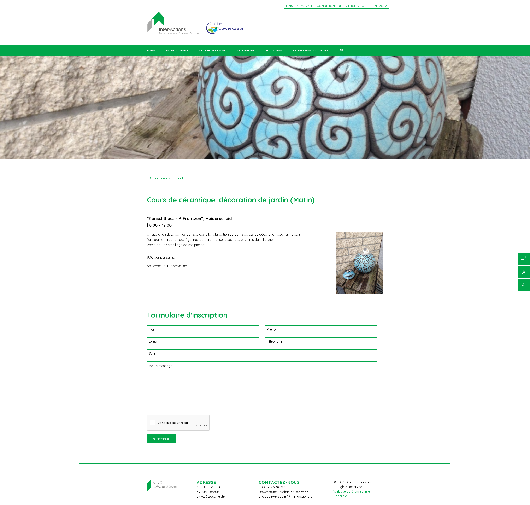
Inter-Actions (177, 50)
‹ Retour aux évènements (166, 178)
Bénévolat (380, 6)
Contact (305, 6)
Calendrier (245, 50)
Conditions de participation (342, 6)
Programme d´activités (311, 50)
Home (151, 50)
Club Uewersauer (212, 50)
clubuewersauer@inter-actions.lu (287, 496)
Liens (288, 6)
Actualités (273, 50)
